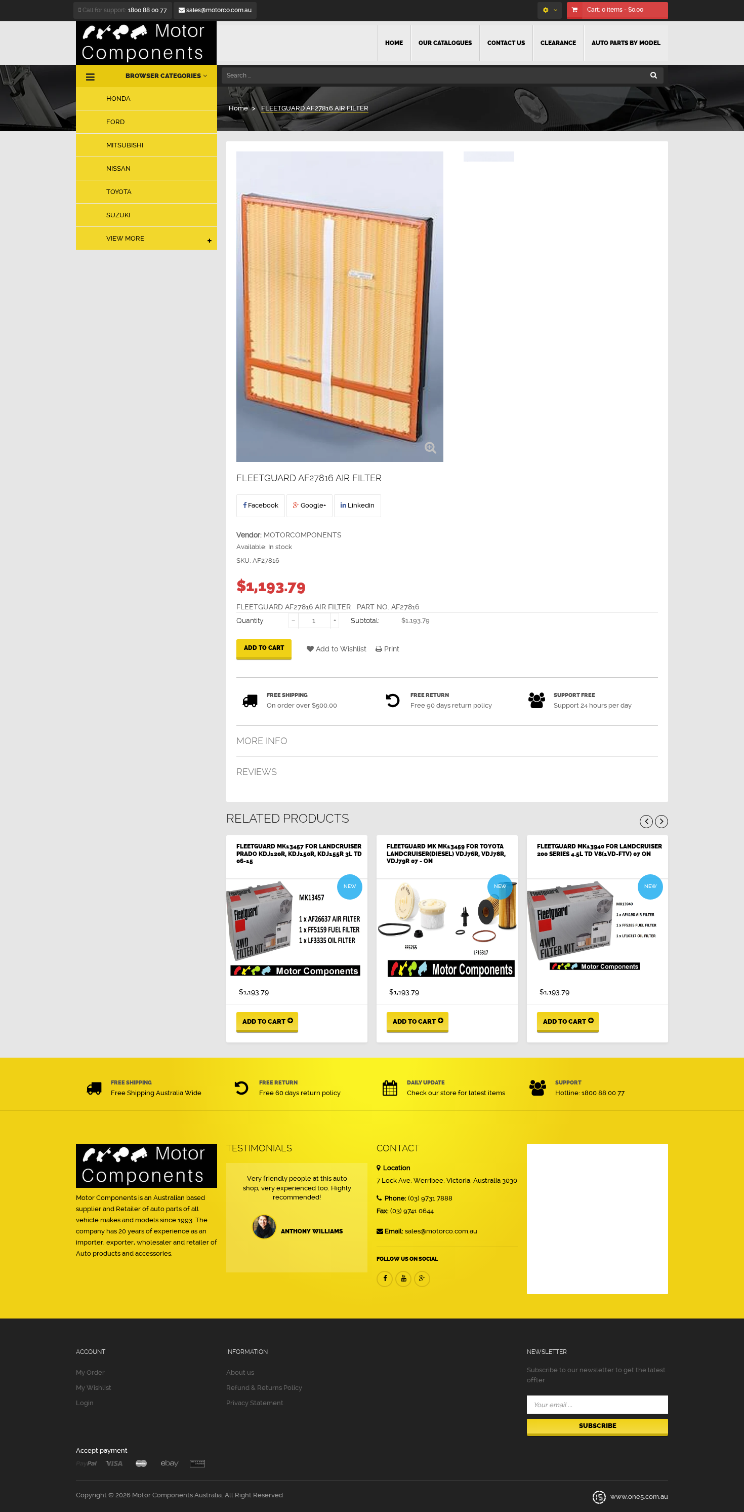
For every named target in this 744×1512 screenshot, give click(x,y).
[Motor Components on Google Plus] (422, 1279)
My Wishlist (93, 1387)
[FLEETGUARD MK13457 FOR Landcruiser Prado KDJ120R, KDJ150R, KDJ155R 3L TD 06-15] (296, 930)
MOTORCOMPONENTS (303, 535)
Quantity (250, 620)
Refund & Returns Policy (264, 1387)
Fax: (383, 1211)
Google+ (312, 505)
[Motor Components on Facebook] (385, 1279)
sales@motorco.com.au (218, 10)
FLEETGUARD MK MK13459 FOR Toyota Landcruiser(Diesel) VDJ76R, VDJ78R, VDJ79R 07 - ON (446, 854)
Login (85, 1403)
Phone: (394, 1198)
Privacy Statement (254, 1403)
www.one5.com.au (638, 1497)
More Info (261, 740)
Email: (394, 1231)
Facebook (262, 505)
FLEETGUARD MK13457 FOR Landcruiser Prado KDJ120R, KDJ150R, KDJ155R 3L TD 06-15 (299, 854)
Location (396, 1168)
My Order (90, 1372)
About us (240, 1372)
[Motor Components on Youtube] (403, 1279)
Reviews (256, 771)
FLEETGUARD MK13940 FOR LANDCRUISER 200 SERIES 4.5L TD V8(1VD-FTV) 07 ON (599, 850)
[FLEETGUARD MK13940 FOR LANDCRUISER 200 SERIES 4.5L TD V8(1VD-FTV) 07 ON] (597, 930)
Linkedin (360, 505)
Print (390, 649)
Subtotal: (365, 620)
